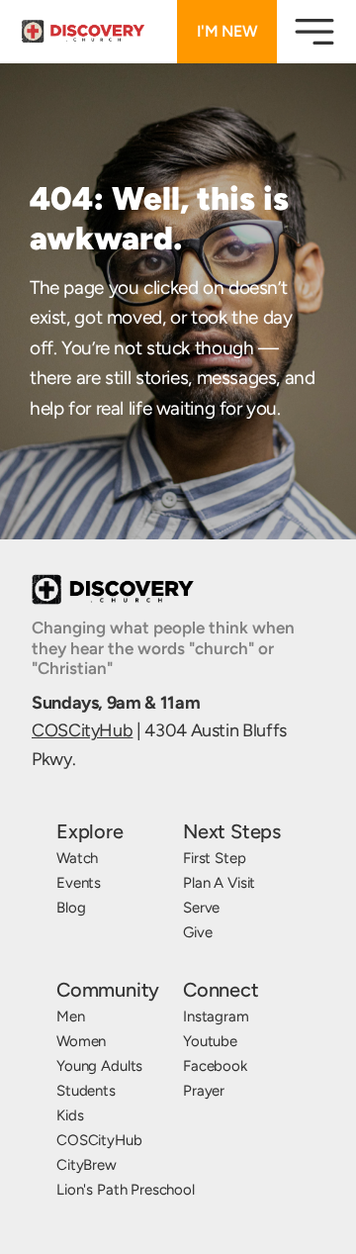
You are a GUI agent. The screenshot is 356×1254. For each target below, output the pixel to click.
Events (78, 883)
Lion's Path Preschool (125, 1190)
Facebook (215, 1066)
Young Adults (99, 1066)
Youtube (210, 1041)
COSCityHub (82, 730)
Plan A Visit (219, 883)
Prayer (203, 1091)
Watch (77, 858)
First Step (214, 858)
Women (81, 1041)
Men (70, 1016)
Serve (201, 907)
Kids (69, 1115)
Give (197, 932)
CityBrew (86, 1165)
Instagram (216, 1016)
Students (86, 1091)
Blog (70, 907)
